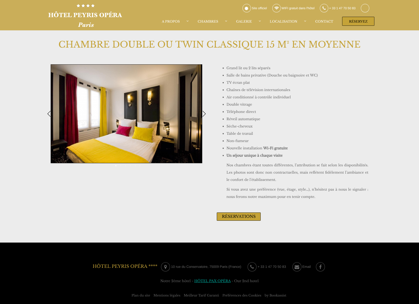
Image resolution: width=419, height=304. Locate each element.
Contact (324, 21)
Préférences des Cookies (241, 295)
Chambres (208, 21)
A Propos (171, 21)
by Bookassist (275, 295)
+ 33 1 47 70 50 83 (341, 8)
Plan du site (140, 295)
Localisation (284, 21)
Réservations (239, 216)
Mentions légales (166, 295)
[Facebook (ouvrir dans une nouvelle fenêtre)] (320, 267)
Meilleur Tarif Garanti (201, 295)
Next (204, 114)
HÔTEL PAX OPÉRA (212, 281)
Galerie (244, 21)
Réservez (358, 21)
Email (306, 267)
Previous (49, 114)
